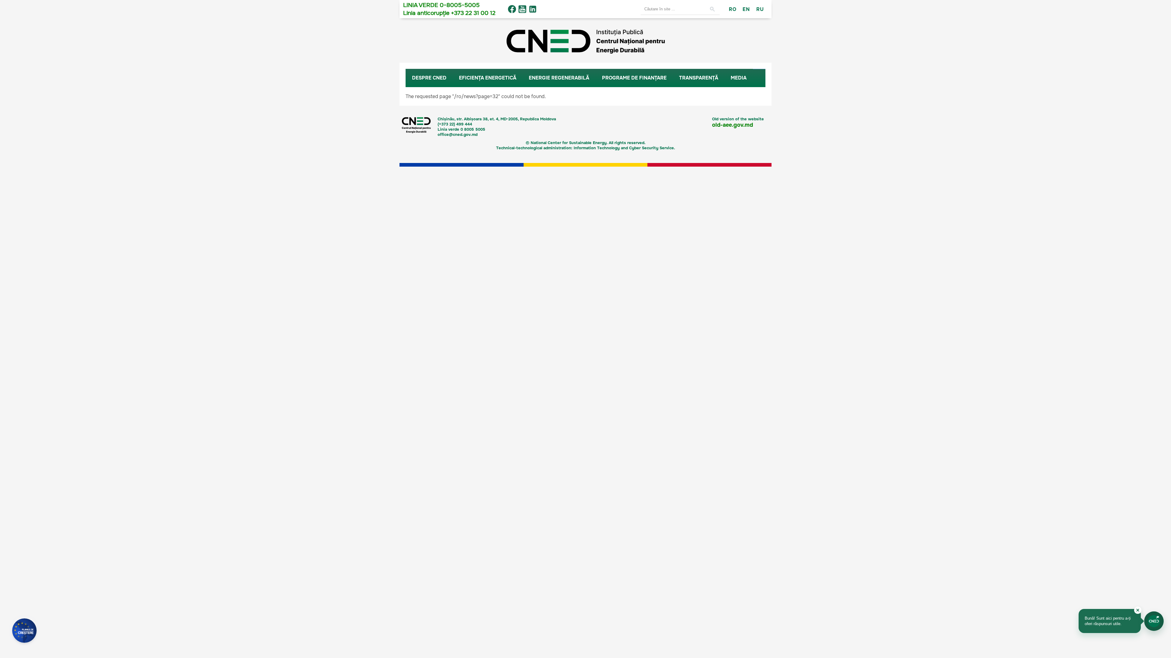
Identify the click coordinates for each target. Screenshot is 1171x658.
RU (760, 9)
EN (746, 9)
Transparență (698, 78)
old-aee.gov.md (732, 125)
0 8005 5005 (472, 129)
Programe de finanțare (634, 78)
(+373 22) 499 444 (455, 124)
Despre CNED (429, 78)
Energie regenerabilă (559, 78)
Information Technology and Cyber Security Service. (624, 147)
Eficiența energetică (487, 78)
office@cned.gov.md (458, 134)
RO (732, 9)
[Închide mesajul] (1137, 610)
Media (739, 78)
